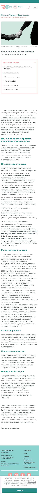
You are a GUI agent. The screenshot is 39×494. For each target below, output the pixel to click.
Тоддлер (13, 15)
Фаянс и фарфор (10, 81)
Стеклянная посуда (11, 85)
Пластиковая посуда (11, 73)
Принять (19, 490)
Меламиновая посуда (11, 77)
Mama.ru (4, 15)
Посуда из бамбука (11, 89)
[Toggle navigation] (35, 7)
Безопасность (23, 15)
